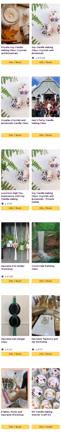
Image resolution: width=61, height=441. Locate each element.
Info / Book (15, 62)
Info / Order (45, 427)
